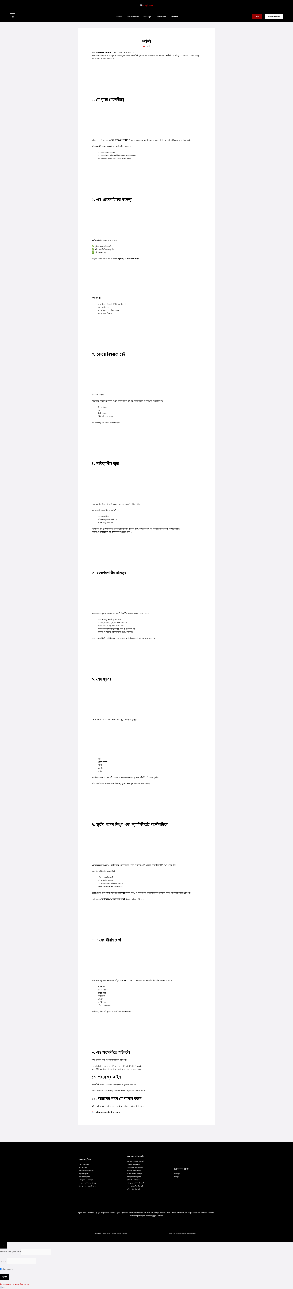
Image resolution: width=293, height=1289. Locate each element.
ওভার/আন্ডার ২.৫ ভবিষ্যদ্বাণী (86, 1180)
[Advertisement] (146, 79)
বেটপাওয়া (106, 1213)
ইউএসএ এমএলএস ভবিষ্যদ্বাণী (134, 1174)
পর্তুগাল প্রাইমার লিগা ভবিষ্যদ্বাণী (135, 1186)
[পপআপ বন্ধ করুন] (3, 1245)
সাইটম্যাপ (176, 1177)
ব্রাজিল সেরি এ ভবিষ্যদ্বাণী (133, 1189)
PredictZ (112, 1213)
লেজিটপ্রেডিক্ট (141, 1216)
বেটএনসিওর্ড (211, 1213)
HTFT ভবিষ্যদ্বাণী (84, 1164)
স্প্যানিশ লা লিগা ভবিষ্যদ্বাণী (134, 1170)
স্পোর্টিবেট (173, 1213)
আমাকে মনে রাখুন (7, 1269)
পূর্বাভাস (118, 1213)
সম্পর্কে (104, 1233)
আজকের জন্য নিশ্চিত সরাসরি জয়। (87, 1183)
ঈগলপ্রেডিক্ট (204, 1213)
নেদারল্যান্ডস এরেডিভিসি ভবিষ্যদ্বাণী (135, 1183)
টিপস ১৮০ (187, 1213)
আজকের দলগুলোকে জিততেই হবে (137, 1213)
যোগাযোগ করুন (98, 1233)
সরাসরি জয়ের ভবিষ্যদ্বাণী (153, 1213)
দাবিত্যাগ (119, 1233)
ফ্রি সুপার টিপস (99, 1213)
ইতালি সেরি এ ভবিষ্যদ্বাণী (133, 1180)
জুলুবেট (154, 1216)
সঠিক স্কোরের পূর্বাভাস (84, 1177)
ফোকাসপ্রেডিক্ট (133, 1216)
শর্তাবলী (108, 1233)
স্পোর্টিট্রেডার (180, 1213)
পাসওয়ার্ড (3, 1261)
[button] (257, 16)
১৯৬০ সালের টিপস (195, 1213)
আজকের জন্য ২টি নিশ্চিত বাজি (86, 1170)
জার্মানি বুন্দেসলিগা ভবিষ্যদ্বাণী (134, 1177)
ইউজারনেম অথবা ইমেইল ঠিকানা (10, 1251)
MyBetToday (82, 1213)
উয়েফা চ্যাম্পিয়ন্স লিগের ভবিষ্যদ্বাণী (135, 1161)
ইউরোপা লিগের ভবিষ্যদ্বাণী (133, 1164)
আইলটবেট (162, 1213)
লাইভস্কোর (177, 1174)
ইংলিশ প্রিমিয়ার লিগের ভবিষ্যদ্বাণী (135, 1167)
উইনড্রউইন (149, 1216)
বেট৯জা (168, 1213)
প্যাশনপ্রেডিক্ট (125, 1213)
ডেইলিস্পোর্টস (91, 1213)
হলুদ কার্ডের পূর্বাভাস (83, 1174)
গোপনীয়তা (124, 1233)
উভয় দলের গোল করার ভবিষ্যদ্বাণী (87, 1186)
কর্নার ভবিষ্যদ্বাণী (83, 1167)
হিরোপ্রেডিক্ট (160, 1216)
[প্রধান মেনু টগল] (12, 16)
